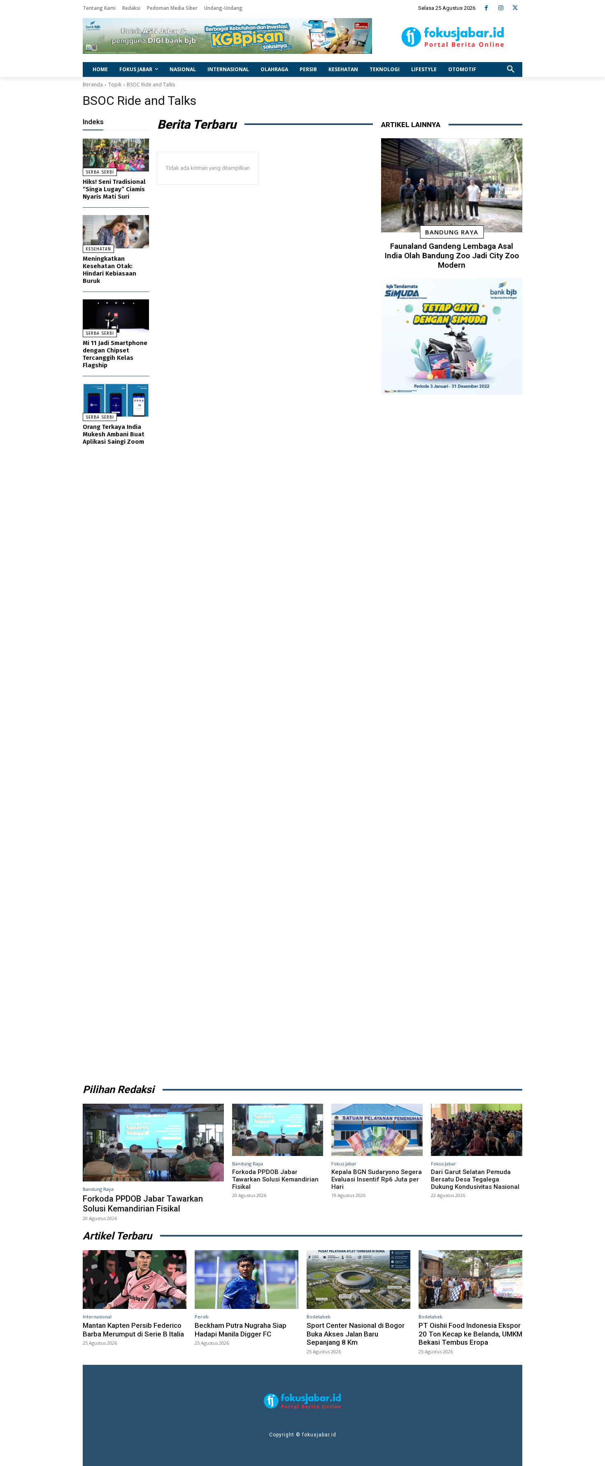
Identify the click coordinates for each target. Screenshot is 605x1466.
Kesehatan (98, 249)
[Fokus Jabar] (453, 37)
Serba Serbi (100, 172)
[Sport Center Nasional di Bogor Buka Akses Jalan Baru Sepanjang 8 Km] (358, 1279)
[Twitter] (515, 8)
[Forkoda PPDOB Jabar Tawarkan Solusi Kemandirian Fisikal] (153, 1142)
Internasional (97, 1316)
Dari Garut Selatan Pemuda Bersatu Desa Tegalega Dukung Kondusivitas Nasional (475, 1179)
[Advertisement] (451, 736)
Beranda (93, 84)
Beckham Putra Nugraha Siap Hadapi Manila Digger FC (240, 1329)
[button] (510, 69)
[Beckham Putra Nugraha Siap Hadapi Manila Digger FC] (246, 1279)
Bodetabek (318, 1316)
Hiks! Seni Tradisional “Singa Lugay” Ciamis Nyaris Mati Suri (114, 189)
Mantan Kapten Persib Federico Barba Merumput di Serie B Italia (133, 1329)
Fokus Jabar (343, 1163)
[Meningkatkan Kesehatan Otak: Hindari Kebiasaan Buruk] (116, 231)
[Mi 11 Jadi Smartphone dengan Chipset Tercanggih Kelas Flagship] (116, 316)
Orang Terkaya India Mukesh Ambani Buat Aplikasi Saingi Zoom (113, 434)
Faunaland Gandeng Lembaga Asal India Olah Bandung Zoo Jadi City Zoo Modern (452, 255)
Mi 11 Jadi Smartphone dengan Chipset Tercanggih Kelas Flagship (115, 354)
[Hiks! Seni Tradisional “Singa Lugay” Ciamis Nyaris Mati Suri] (116, 155)
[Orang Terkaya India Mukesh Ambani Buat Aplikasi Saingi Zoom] (116, 400)
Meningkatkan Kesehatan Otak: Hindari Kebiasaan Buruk (109, 270)
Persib (202, 1316)
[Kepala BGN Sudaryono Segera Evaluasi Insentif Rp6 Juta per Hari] (377, 1130)
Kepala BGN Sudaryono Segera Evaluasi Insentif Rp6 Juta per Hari (376, 1179)
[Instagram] (500, 8)
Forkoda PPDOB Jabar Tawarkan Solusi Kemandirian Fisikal (143, 1204)
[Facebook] (486, 8)
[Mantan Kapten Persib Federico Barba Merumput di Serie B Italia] (134, 1279)
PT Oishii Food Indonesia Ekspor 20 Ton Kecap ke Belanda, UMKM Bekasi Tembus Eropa (470, 1333)
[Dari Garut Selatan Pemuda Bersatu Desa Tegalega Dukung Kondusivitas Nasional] (476, 1130)
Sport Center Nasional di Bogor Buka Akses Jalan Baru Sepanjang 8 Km (356, 1333)
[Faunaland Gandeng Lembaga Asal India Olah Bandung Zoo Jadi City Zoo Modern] (451, 185)
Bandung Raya (451, 232)
